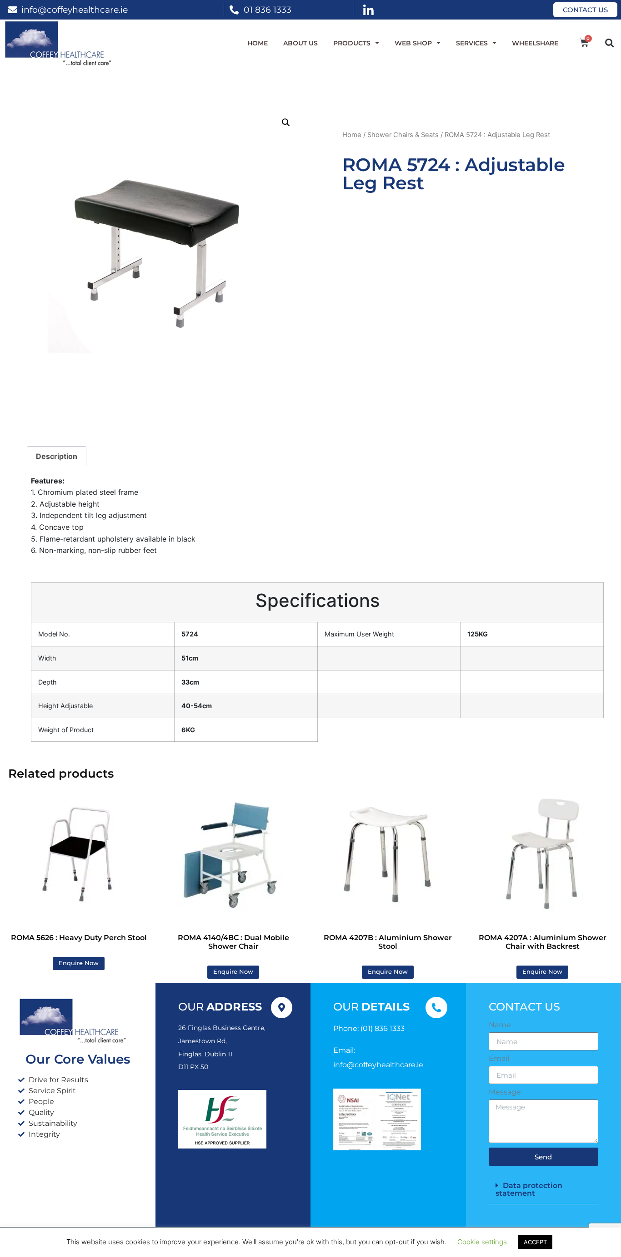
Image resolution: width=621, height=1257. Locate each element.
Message (505, 1092)
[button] (609, 43)
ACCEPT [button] (535, 1242)
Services (472, 43)
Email (499, 1058)
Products (352, 43)
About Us (300, 43)
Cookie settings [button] (482, 1241)
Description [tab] (56, 456)
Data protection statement (529, 1189)
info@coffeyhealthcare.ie (74, 9)
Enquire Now (79, 963)
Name (500, 1025)
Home (257, 43)
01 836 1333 (267, 9)
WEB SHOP (413, 43)
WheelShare (535, 43)
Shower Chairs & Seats (403, 135)
